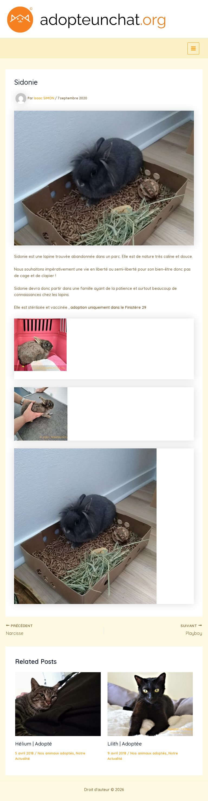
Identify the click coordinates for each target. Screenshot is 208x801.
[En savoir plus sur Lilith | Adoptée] (150, 703)
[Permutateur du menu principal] (193, 48)
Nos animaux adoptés (56, 753)
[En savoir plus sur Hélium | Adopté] (57, 703)
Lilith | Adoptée (125, 744)
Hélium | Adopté (33, 744)
